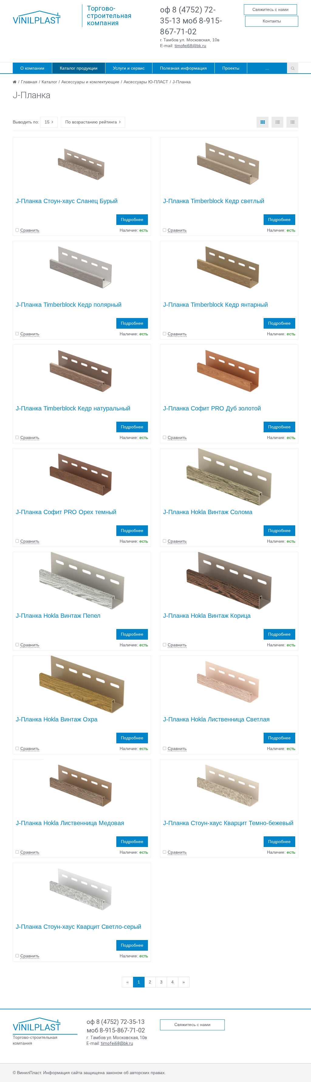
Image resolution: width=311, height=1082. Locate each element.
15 (47, 121)
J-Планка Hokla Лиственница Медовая (70, 823)
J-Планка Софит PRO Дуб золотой (212, 408)
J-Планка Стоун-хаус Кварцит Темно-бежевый (228, 823)
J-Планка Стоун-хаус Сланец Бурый (67, 201)
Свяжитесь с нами (270, 9)
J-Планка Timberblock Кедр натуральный (73, 408)
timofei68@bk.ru (190, 45)
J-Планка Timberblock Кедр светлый (213, 201)
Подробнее (132, 219)
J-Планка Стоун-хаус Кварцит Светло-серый (78, 926)
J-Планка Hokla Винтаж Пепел (58, 615)
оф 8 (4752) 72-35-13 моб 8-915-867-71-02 (191, 20)
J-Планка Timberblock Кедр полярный (68, 304)
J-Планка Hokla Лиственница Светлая (216, 719)
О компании (32, 68)
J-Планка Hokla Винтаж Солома (207, 512)
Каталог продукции (78, 68)
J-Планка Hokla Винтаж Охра (56, 719)
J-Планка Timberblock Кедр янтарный (215, 304)
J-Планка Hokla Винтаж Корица (207, 615)
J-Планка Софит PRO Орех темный (66, 512)
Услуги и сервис (129, 68)
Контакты (272, 21)
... (267, 68)
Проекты (230, 68)
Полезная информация (183, 68)
